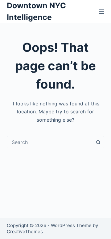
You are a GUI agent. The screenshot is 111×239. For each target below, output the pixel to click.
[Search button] (98, 142)
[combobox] (49, 142)
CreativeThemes (25, 231)
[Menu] (101, 11)
